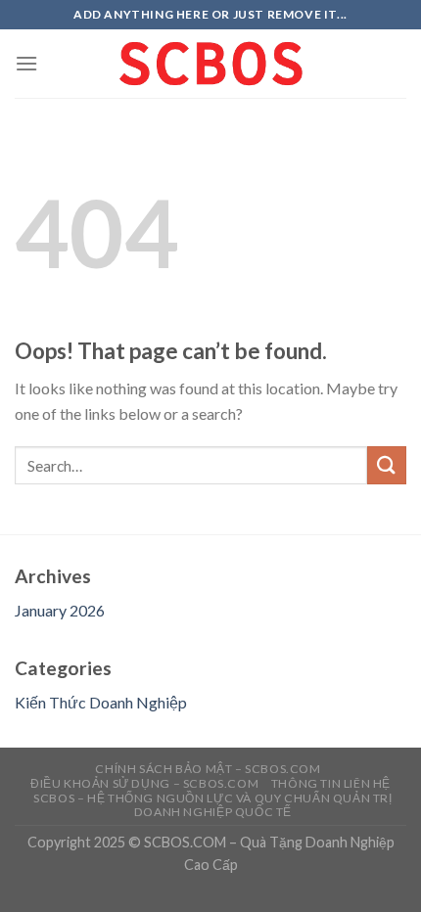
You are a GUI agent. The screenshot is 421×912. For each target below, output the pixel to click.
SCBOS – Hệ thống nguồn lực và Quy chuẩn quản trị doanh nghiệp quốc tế (212, 805)
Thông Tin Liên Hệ (331, 783)
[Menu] (26, 63)
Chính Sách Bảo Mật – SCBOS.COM (207, 768)
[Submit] (386, 465)
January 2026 (60, 610)
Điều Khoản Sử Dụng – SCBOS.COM (144, 783)
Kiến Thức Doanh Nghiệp (101, 702)
